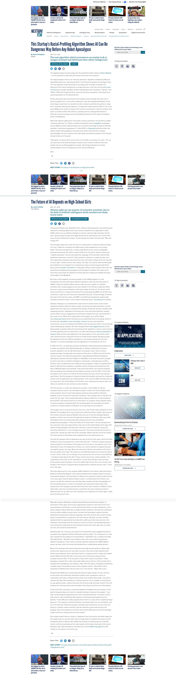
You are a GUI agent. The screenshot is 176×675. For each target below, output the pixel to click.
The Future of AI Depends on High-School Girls (77, 167)
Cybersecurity (70, 32)
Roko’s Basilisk (106, 73)
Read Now (128, 355)
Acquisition (123, 32)
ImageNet (97, 123)
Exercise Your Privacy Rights (137, 2)
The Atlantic (35, 209)
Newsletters (99, 29)
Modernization (100, 32)
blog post (92, 128)
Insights (130, 29)
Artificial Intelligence (54, 32)
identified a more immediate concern (73, 321)
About (123, 29)
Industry (56, 36)
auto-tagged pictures (97, 326)
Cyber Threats (64, 36)
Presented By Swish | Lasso (123, 425)
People (111, 32)
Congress (86, 36)
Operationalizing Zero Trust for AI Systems (126, 422)
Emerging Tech (85, 32)
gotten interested (68, 267)
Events (108, 29)
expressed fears (59, 319)
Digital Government (138, 32)
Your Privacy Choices (115, 2)
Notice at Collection (99, 2)
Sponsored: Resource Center (99, 36)
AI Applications (118, 351)
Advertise (139, 29)
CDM (132, 375)
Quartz (33, 56)
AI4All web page (95, 626)
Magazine (116, 29)
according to (98, 299)
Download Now (128, 429)
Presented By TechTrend (122, 465)
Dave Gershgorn (39, 54)
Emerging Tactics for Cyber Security (119, 36)
